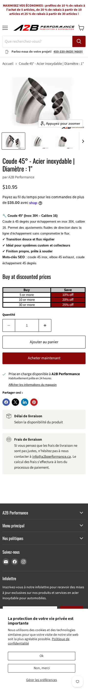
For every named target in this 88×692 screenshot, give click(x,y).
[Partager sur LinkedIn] (24, 402)
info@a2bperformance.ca (51, 456)
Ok (42, 656)
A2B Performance (21, 177)
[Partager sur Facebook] (6, 402)
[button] (13, 141)
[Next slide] (83, 141)
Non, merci (42, 668)
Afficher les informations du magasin (33, 385)
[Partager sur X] (15, 402)
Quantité (8, 315)
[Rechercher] (79, 41)
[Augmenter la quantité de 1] (45, 325)
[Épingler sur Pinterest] (34, 402)
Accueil (7, 64)
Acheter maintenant (44, 358)
